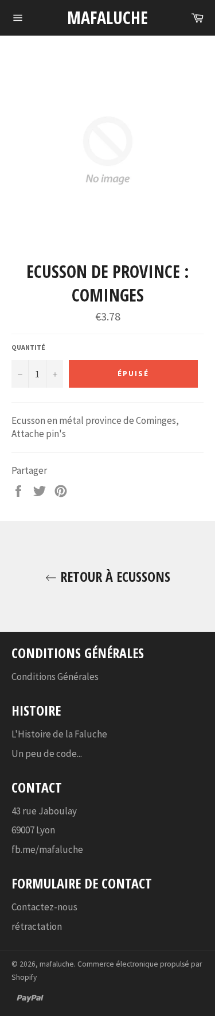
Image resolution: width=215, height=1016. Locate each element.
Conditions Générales (55, 676)
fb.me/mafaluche (47, 849)
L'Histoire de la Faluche (59, 734)
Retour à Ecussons (113, 576)
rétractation (36, 926)
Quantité (28, 347)
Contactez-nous (44, 907)
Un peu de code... (46, 753)
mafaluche (107, 17)
